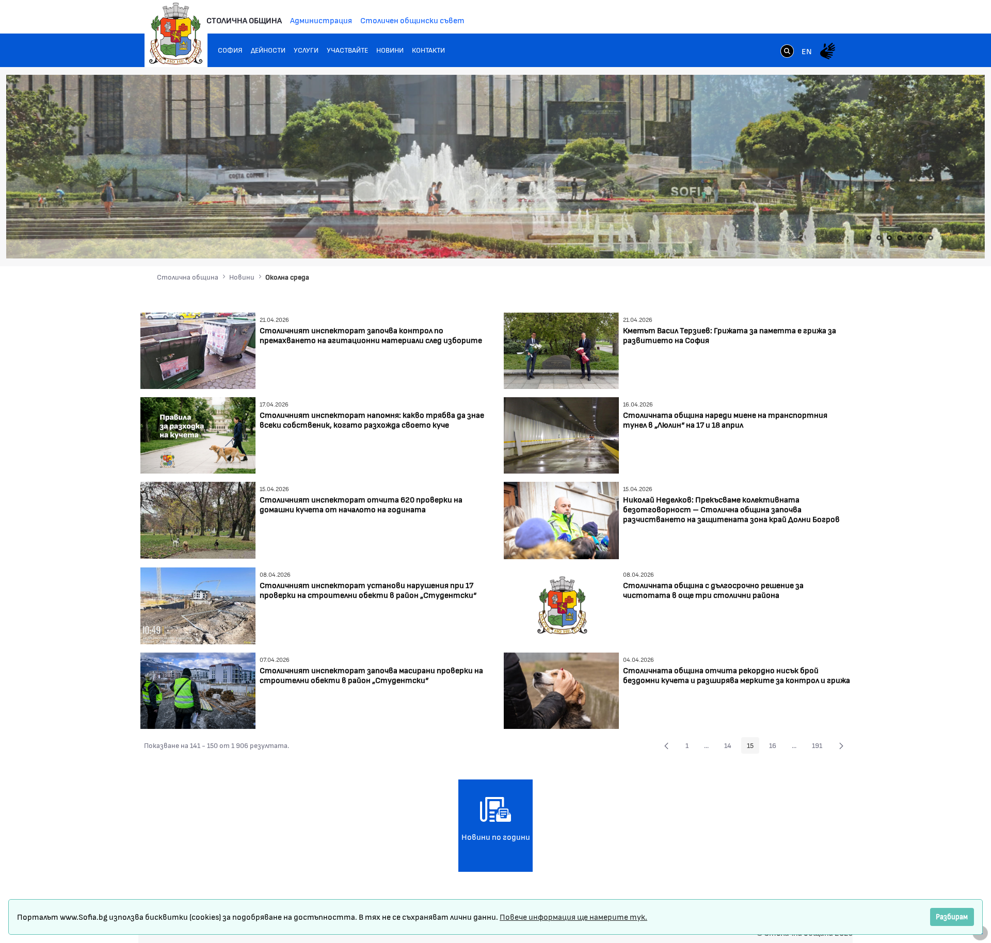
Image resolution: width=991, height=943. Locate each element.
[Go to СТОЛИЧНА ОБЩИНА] (176, 33)
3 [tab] (889, 237)
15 (753, 747)
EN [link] (807, 51)
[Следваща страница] (841, 745)
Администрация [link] (321, 20)
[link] (787, 52)
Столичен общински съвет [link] (412, 20)
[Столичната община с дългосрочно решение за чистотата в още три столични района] (561, 605)
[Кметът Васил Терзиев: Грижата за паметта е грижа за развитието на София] (561, 349)
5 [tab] (910, 237)
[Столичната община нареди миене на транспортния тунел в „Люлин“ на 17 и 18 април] (561, 434)
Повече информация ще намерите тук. (573, 916)
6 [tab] (920, 237)
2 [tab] (879, 237)
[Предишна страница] (666, 745)
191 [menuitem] (820, 747)
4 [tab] (899, 237)
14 (730, 747)
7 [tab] (930, 237)
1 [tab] (868, 237)
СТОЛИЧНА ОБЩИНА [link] (244, 20)
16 (775, 747)
